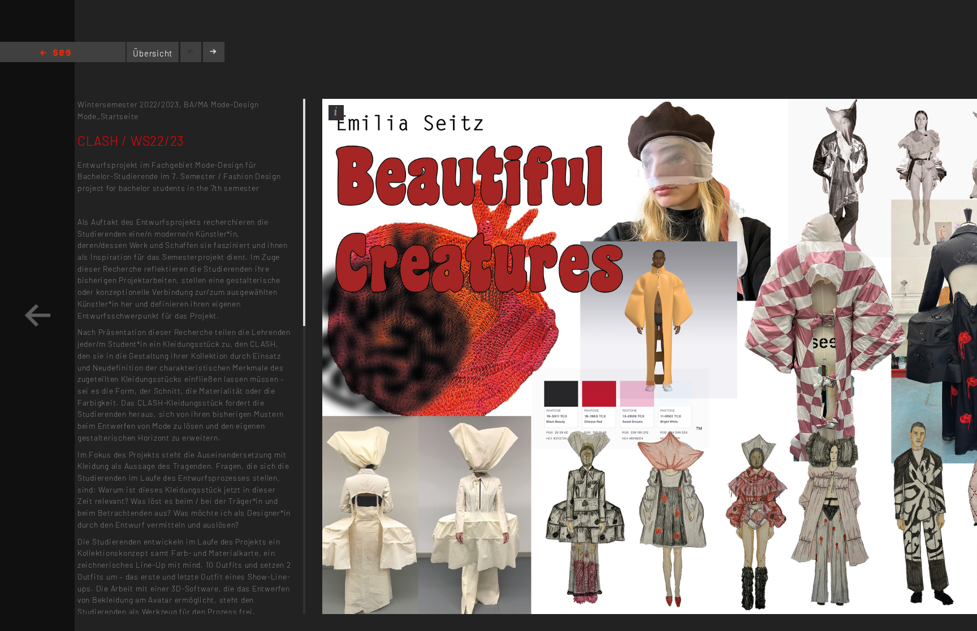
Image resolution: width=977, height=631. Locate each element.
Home (55, 53)
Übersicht (152, 53)
